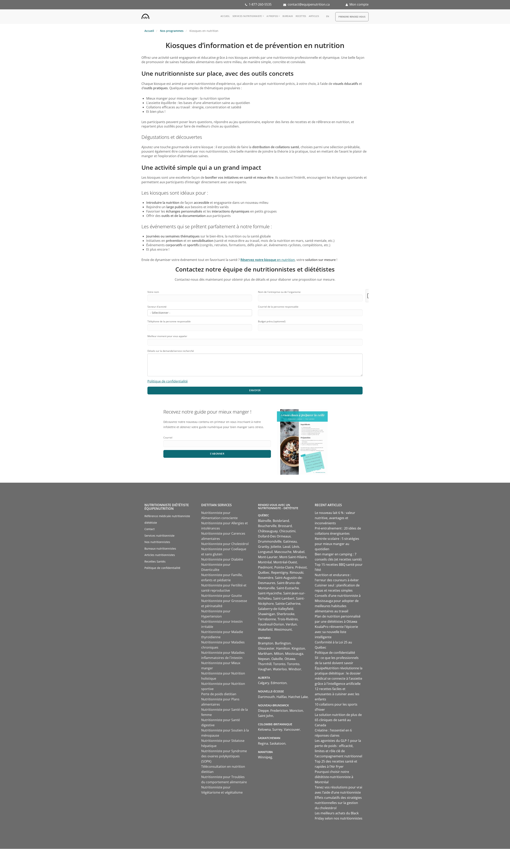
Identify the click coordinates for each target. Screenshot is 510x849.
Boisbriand (281, 521)
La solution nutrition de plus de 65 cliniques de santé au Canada (338, 720)
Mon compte (359, 4)
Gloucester (266, 648)
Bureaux (287, 16)
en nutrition (267, 260)
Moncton (296, 710)
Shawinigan (266, 614)
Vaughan (264, 669)
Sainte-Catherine (287, 603)
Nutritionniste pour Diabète (222, 559)
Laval (286, 546)
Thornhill (265, 664)
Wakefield (265, 629)
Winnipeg (265, 757)
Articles (314, 16)
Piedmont (265, 567)
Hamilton (283, 648)
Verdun (291, 624)
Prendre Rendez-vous (351, 16)
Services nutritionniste (247, 16)
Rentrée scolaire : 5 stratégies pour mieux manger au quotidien (337, 543)
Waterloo (280, 669)
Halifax (282, 697)
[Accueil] (145, 15)
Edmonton (279, 683)
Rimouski (296, 572)
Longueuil (265, 552)
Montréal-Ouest (285, 562)
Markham (265, 653)
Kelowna (264, 729)
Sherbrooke (285, 614)
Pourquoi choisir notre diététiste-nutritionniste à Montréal (334, 777)
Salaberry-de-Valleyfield (275, 609)
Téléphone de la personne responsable (169, 321)
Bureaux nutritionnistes (160, 548)
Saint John (265, 716)
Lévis (295, 546)
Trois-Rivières (288, 619)
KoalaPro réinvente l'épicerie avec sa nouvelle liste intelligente (336, 631)
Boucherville (267, 526)
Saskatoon (277, 743)
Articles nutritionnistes (159, 555)
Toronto (279, 664)
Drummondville (269, 541)
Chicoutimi (287, 531)
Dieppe (263, 710)
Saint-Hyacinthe (270, 593)
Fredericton (279, 710)
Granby (263, 546)
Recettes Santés (155, 561)
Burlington (283, 643)
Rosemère (265, 577)
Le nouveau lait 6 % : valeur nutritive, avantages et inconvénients (335, 518)
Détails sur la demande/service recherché (170, 351)
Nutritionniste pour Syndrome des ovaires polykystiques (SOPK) (224, 756)
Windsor (294, 669)
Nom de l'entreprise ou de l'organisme (279, 292)
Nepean (264, 659)
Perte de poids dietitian (218, 694)
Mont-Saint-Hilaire (293, 557)
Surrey (277, 729)
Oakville (277, 659)
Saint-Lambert (283, 598)
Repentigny (279, 572)
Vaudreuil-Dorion (271, 624)
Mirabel (298, 552)
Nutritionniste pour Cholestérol (225, 544)
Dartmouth (266, 697)
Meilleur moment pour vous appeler (167, 336)
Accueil (225, 16)
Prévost (301, 567)
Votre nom (153, 292)
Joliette (276, 546)
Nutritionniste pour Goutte (221, 595)
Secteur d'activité (157, 306)
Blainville (264, 521)
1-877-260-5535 (260, 4)
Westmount (283, 629)
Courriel (167, 437)
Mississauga (294, 653)
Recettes (301, 16)
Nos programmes (171, 31)
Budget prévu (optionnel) (271, 321)
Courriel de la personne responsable (278, 306)
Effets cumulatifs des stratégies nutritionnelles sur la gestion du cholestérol (338, 802)
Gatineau (290, 541)
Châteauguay (268, 531)
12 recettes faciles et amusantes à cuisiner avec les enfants (337, 694)
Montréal (265, 562)
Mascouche (282, 552)
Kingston (298, 648)
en (327, 16)
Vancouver (292, 729)
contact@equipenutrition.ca (309, 4)
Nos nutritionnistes (157, 542)
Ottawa (289, 659)
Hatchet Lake (298, 697)
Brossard (285, 526)
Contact (149, 529)
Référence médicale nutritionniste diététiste (167, 519)
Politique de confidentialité (167, 381)
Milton (278, 653)
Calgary (263, 683)
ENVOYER (255, 390)
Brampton (265, 643)
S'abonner (217, 453)
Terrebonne (267, 619)
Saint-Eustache (288, 588)
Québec (264, 572)
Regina (263, 743)
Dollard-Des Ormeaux (274, 536)
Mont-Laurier (268, 557)
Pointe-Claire (284, 567)
